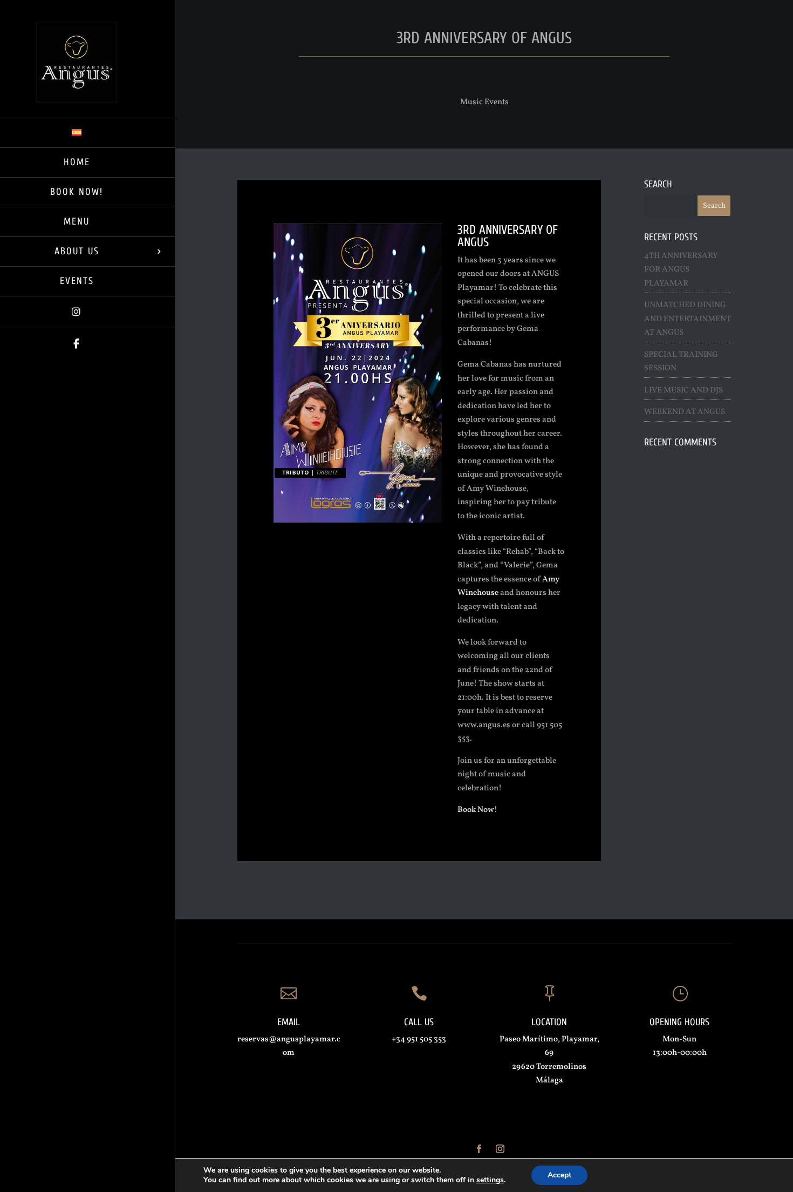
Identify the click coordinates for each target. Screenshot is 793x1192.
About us (76, 251)
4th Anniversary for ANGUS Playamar (680, 269)
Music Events (484, 102)
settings (490, 1180)
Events (77, 281)
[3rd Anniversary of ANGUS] (358, 522)
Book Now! (477, 810)
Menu (77, 221)
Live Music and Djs (683, 390)
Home (77, 162)
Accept (559, 1175)
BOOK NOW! (76, 192)
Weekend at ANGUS (684, 412)
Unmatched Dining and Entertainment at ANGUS (687, 319)
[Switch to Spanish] (87, 132)
